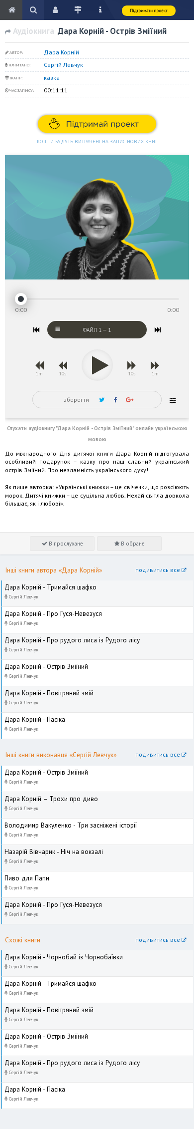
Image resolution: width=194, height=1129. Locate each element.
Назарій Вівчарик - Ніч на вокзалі (48, 849)
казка (52, 77)
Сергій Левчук (63, 64)
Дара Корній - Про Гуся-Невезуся (47, 611)
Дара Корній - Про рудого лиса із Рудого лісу (65, 637)
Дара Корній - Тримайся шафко (45, 584)
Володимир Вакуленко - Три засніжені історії (64, 823)
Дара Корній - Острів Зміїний (42, 664)
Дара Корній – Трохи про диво (45, 796)
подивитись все (158, 569)
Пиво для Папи (23, 875)
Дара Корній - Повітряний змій (44, 690)
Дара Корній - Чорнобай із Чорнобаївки (57, 954)
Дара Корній (61, 52)
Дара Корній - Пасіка (31, 717)
